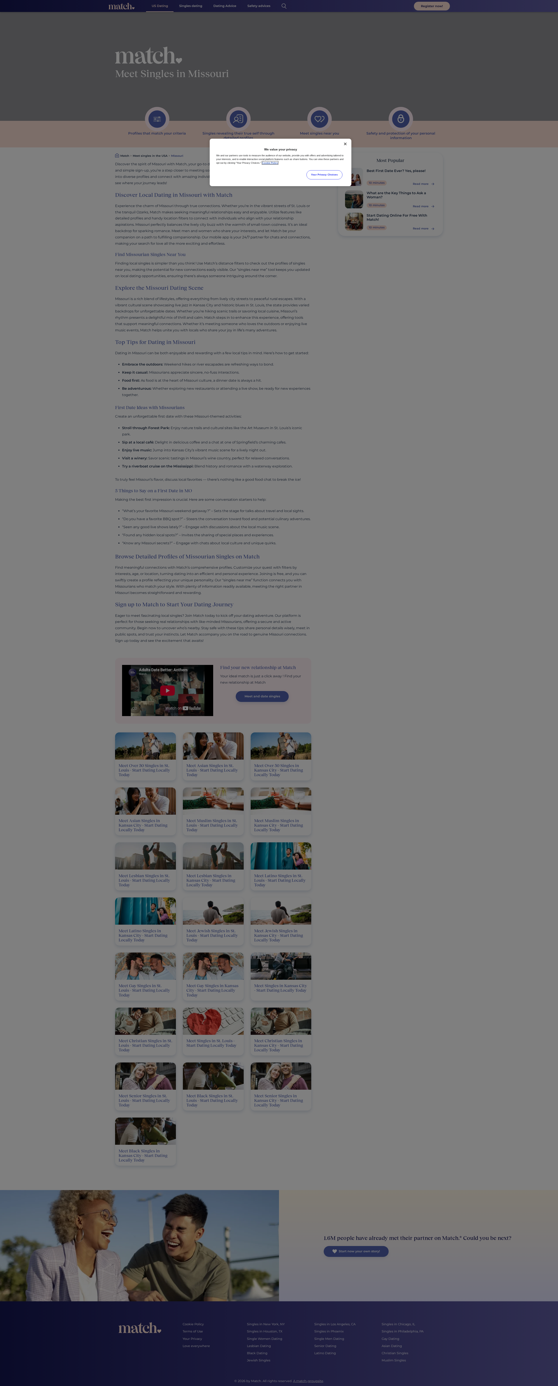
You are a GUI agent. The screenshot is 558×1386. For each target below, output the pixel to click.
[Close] (345, 144)
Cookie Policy (270, 163)
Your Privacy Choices (324, 174)
